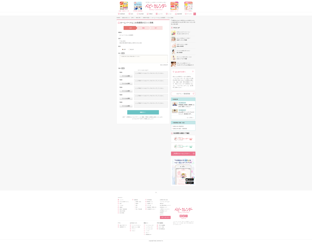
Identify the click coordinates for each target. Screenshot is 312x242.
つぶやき (121, 205)
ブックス (189, 14)
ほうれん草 (180, 22)
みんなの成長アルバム (124, 201)
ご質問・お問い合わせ (165, 217)
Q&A (132, 14)
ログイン (161, 214)
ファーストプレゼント (136, 225)
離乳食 (174, 20)
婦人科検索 (122, 212)
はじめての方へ (180, 72)
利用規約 (161, 212)
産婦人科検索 (122, 210)
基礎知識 (122, 14)
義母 (177, 24)
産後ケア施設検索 (123, 209)
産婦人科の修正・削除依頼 (180, 128)
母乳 (185, 22)
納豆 (174, 24)
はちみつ (178, 20)
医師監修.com (148, 234)
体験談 (151, 14)
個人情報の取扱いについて (165, 205)
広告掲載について (163, 210)
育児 (136, 207)
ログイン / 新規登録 (183, 94)
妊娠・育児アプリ (123, 225)
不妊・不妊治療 (139, 209)
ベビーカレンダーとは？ (165, 201)
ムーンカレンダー (149, 228)
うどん (191, 22)
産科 (125, 49)
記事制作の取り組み (164, 199)
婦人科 (132, 49)
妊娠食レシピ (150, 203)
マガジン (133, 230)
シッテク (147, 230)
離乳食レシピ (150, 201)
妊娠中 (137, 203)
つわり (187, 22)
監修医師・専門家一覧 (151, 207)
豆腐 (182, 20)
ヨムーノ (147, 232)
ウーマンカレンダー (150, 225)
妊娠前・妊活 (138, 201)
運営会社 (161, 203)
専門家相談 (149, 199)
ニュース (160, 14)
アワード (133, 228)
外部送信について (163, 207)
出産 (136, 205)
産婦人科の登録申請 (178, 126)
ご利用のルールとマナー (132, 117)
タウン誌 (149, 205)
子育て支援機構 (162, 225)
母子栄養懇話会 (162, 228)
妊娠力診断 (175, 22)
